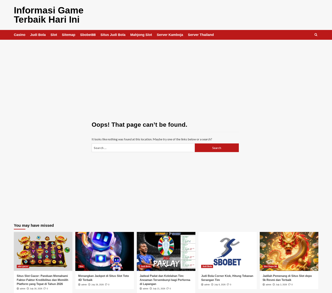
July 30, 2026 (36, 288)
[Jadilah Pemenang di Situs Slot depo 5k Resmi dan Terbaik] (289, 251)
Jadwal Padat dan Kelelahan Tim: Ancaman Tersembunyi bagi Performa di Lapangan (165, 280)
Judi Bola (38, 35)
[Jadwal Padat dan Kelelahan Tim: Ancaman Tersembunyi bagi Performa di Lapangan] (166, 251)
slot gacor (23, 266)
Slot (54, 35)
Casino (19, 35)
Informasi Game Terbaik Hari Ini (49, 15)
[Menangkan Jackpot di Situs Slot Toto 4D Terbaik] (104, 251)
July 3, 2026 (281, 284)
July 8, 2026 (220, 284)
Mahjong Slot (141, 35)
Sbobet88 (88, 35)
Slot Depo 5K (270, 266)
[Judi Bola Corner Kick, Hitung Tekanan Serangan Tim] (227, 251)
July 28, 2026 (97, 284)
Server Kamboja (170, 35)
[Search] (316, 34)
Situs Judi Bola (112, 35)
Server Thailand (201, 35)
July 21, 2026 (159, 288)
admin (22, 288)
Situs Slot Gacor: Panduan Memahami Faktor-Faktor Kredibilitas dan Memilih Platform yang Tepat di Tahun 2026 (42, 280)
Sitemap (68, 35)
